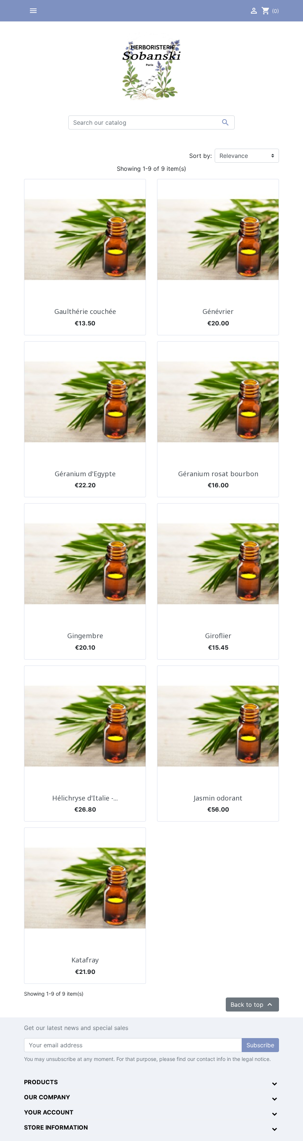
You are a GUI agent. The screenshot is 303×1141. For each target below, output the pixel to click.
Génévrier (218, 311)
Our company (47, 1097)
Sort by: (200, 155)
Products (41, 1082)
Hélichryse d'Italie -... (85, 797)
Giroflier (218, 635)
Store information (56, 1127)
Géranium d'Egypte (85, 473)
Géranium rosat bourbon (218, 473)
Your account (49, 1112)
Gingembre (85, 635)
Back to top (252, 1004)
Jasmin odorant (218, 797)
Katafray (85, 959)
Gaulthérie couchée (85, 311)
